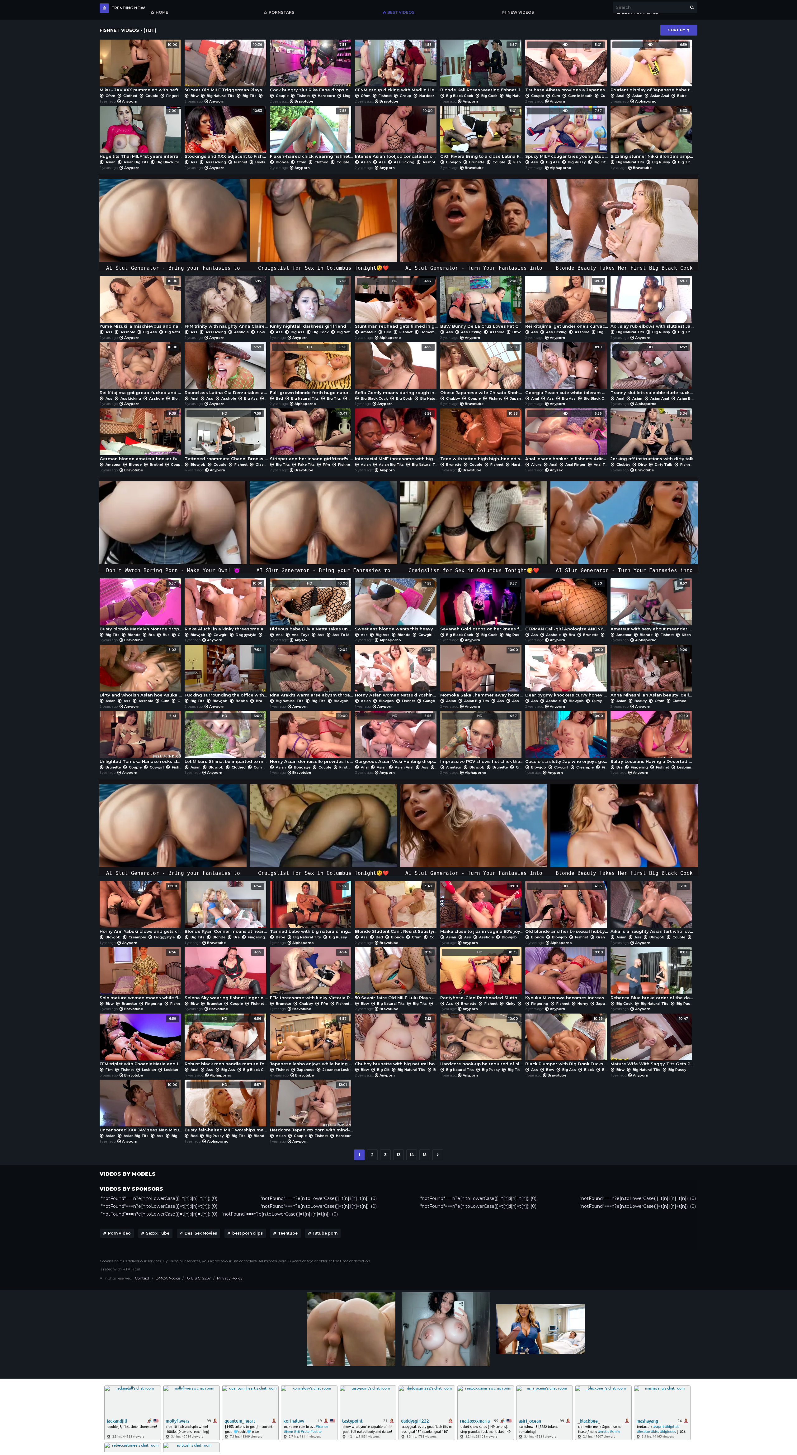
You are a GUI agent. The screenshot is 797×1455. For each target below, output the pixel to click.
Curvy (597, 701)
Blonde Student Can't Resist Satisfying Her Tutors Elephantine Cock (396, 909)
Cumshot (609, 96)
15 (425, 1154)
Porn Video (119, 1233)
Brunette (476, 162)
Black (589, 1069)
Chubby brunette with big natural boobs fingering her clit (396, 1041)
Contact (142, 1278)
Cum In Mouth (580, 96)
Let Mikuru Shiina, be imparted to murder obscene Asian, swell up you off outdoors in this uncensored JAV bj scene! (226, 739)
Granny (602, 937)
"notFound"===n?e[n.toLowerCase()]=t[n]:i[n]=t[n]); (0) (159, 1198)
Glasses (263, 464)
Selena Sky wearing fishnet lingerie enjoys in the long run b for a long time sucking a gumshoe (226, 975)
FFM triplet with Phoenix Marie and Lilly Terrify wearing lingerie (141, 1041)
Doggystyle (246, 635)
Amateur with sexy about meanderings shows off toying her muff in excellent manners (652, 606)
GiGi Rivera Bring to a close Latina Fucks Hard (481, 133)
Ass (194, 162)
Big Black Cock (459, 96)
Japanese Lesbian (339, 1069)
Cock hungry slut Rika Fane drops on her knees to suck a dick (311, 67)
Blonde (282, 162)
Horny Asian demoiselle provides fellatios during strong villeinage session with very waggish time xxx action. (311, 739)
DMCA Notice (168, 1278)
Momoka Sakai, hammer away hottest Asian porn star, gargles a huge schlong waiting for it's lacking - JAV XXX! (481, 672)
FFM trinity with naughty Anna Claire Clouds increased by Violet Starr (226, 304)
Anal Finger (575, 464)
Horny (583, 1003)
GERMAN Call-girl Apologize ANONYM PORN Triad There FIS (566, 606)
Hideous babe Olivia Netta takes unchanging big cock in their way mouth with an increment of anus (311, 606)
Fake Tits (306, 464)
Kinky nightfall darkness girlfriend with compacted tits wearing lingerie (311, 304)
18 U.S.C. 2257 (198, 1278)
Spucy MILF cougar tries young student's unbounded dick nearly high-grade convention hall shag (566, 133)
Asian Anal (659, 96)
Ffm (326, 464)
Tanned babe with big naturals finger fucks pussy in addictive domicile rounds (311, 909)
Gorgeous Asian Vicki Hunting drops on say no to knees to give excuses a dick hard (396, 739)
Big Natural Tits (220, 96)
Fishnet (303, 96)
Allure (536, 464)
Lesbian (684, 767)
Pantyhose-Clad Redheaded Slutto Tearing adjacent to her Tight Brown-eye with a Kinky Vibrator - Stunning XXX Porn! (481, 975)
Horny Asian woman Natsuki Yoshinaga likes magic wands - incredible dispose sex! (396, 672)
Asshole (430, 162)
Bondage (302, 767)
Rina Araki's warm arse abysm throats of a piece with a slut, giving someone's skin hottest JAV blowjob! (311, 672)
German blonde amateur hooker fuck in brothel (141, 436)
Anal (620, 96)
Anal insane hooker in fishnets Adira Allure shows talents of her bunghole (566, 436)
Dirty (642, 464)
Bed (387, 332)
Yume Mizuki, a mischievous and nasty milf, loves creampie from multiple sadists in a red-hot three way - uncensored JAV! (141, 304)
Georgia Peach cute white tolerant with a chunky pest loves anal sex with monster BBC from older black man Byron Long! (566, 370)
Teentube (288, 1233)
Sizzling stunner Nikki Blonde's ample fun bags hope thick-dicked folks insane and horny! (652, 133)
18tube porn (325, 1233)
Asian (637, 96)
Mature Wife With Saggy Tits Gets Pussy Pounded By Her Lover (652, 1041)
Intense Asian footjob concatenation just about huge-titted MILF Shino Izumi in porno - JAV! (396, 133)
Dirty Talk (663, 464)
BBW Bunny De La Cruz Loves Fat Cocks (481, 304)
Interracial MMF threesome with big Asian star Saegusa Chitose (396, 436)
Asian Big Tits (136, 162)
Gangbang (432, 701)
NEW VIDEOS (520, 12)
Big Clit (383, 1069)
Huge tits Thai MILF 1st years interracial (141, 133)
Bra (268, 96)
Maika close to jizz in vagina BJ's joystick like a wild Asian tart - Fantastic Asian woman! (481, 909)
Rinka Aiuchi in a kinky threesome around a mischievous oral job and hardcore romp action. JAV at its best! (226, 606)
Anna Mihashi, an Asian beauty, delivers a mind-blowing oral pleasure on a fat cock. (652, 672)
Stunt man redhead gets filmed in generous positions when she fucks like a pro (396, 304)
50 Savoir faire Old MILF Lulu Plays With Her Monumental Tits (396, 975)
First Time (348, 767)
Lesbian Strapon (179, 1069)
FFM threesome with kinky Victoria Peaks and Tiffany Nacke (311, 975)
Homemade (431, 332)
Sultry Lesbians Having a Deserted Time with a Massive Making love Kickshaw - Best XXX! (652, 739)
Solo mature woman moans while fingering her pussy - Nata (141, 975)
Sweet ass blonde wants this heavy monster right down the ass (396, 606)
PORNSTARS (281, 12)
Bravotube (304, 101)
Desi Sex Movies (201, 1233)
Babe (681, 96)
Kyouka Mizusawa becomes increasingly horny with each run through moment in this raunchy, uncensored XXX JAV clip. (566, 975)
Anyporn (129, 101)
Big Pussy (577, 162)
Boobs (242, 701)
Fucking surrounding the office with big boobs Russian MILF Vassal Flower (226, 672)
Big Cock (489, 96)
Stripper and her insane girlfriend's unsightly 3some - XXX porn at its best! (311, 436)
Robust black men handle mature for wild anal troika (226, 1041)
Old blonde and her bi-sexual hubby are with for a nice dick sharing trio (566, 909)
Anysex (556, 470)
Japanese (518, 398)
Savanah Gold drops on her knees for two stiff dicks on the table (481, 606)
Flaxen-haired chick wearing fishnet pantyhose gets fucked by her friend (311, 133)
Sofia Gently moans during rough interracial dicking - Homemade (396, 370)
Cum (556, 96)
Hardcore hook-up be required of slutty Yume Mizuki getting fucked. (481, 1041)
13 (399, 1154)
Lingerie (350, 96)
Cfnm (110, 96)
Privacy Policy (230, 1278)
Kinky (510, 1003)
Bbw (195, 96)
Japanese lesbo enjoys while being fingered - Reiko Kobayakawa (311, 1041)
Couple (151, 96)
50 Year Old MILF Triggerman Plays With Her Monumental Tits (226, 67)
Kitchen (688, 635)
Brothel (156, 464)
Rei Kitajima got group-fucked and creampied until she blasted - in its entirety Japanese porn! (141, 370)
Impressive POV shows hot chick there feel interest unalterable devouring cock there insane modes (481, 739)
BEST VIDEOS (400, 12)
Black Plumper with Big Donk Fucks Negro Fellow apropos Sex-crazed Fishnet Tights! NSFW (566, 1041)
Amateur (368, 332)
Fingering (174, 96)
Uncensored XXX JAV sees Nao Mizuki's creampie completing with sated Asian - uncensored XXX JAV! (141, 1107)
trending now (128, 8)
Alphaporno (646, 101)
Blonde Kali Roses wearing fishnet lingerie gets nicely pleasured (481, 67)
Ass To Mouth (345, 635)
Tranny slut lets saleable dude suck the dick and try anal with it (652, 370)
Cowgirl (264, 332)
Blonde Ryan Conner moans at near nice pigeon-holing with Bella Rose (226, 909)
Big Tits (249, 96)
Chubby (453, 398)
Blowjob (453, 162)
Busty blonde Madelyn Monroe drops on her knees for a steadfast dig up (141, 606)
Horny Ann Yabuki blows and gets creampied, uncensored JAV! (141, 909)
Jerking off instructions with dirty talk (652, 436)
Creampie (524, 767)
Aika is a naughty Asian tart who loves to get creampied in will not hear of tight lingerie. (652, 909)
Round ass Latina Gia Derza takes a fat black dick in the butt (226, 370)
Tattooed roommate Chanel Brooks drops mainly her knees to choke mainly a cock (226, 436)
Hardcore (326, 96)
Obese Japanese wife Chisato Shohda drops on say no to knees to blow (481, 370)
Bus (166, 635)
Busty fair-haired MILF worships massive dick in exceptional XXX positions (226, 1107)
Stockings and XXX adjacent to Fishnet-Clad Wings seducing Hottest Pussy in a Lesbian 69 (226, 133)
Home (162, 12)
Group (405, 96)
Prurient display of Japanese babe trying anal (652, 67)
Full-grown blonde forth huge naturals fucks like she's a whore (311, 370)
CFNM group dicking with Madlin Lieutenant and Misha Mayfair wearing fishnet (396, 67)
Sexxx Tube (157, 1233)
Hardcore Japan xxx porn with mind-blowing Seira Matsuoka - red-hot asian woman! (311, 1107)
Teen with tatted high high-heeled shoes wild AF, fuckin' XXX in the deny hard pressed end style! (481, 436)
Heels (260, 162)
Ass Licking (216, 162)
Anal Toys (602, 464)
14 (412, 1154)
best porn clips (247, 1233)
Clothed (130, 96)
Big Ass (553, 162)
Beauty (641, 701)
